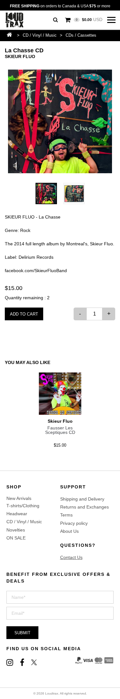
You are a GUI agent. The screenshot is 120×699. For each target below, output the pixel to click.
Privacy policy (74, 523)
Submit (22, 632)
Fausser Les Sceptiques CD (60, 430)
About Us (69, 531)
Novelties (15, 529)
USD (89, 19)
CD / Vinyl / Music (40, 35)
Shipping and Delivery (82, 499)
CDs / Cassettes (81, 35)
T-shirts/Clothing (22, 505)
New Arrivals (18, 498)
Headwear (16, 513)
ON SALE (16, 537)
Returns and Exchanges (84, 506)
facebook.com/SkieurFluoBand (36, 270)
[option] (60, 121)
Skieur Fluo (20, 56)
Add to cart (24, 314)
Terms (66, 514)
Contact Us (71, 557)
